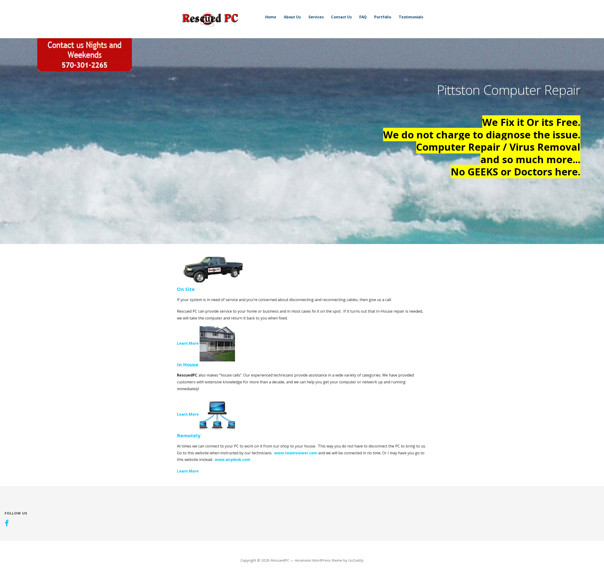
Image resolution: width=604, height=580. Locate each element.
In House (187, 364)
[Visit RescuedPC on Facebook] (7, 523)
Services (316, 17)
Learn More (188, 343)
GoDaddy (356, 560)
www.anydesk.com (232, 459)
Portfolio (382, 17)
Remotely (188, 435)
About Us (292, 17)
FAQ (363, 17)
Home (270, 17)
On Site (186, 289)
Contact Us (341, 17)
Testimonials (411, 17)
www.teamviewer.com (295, 453)
